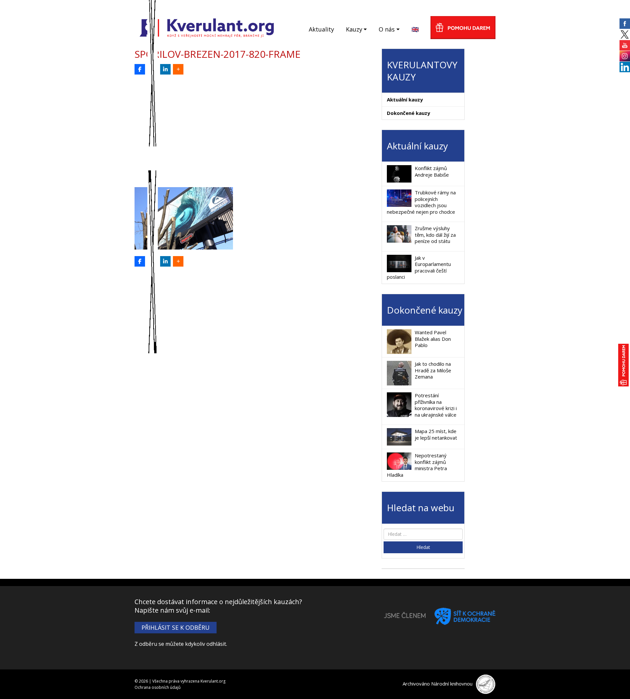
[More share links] (178, 69)
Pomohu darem (463, 28)
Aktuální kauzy (405, 99)
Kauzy (354, 29)
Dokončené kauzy (408, 113)
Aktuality (321, 29)
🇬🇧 (415, 29)
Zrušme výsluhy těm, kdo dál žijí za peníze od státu (435, 234)
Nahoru (613, 682)
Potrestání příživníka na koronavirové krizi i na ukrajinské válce (436, 405)
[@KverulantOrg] (152, 69)
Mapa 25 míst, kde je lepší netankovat (436, 434)
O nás (387, 29)
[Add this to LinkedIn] (165, 69)
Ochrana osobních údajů (157, 687)
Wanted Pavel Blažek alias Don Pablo (433, 338)
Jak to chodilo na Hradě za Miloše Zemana (433, 370)
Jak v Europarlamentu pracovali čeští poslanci (419, 267)
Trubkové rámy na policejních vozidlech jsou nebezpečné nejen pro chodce (421, 202)
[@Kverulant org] (140, 69)
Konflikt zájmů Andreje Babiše (432, 171)
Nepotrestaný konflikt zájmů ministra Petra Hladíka (417, 465)
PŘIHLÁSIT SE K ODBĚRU (175, 627)
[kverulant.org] (207, 27)
